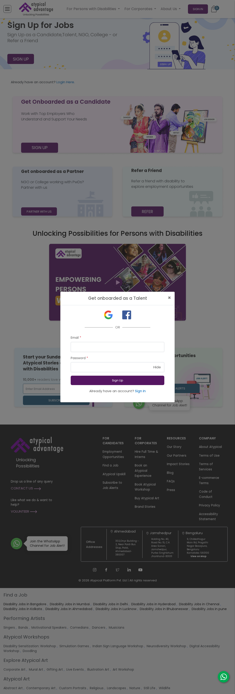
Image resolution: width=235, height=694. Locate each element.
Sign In (140, 391)
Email (76, 338)
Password (79, 358)
